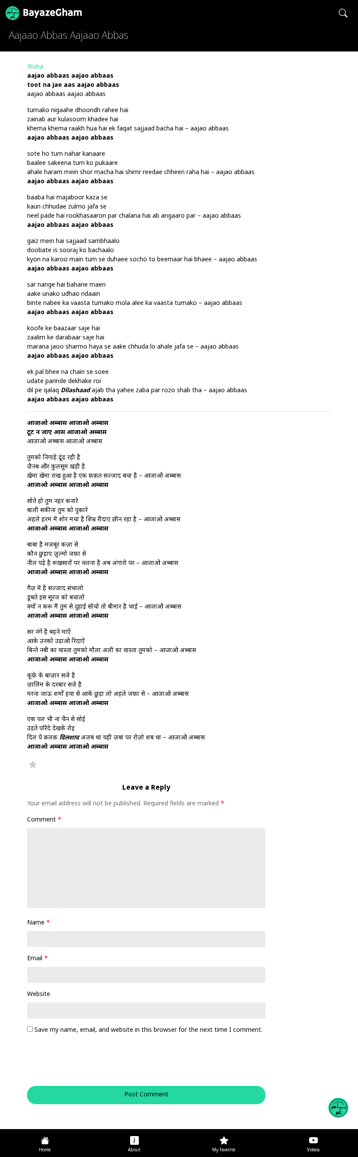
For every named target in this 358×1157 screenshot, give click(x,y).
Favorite (32, 764)
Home (45, 1150)
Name (38, 923)
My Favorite (223, 1150)
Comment (44, 820)
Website (38, 994)
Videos (313, 1150)
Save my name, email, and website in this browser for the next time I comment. (148, 1030)
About (134, 1150)
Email (37, 959)
